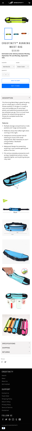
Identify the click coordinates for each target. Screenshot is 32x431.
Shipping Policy (7, 399)
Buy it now (15, 86)
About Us (5, 381)
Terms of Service (7, 407)
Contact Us (5, 393)
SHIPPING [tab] (6, 348)
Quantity (4, 70)
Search (4, 375)
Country (4, 62)
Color (17, 62)
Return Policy (6, 402)
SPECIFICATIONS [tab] (8, 344)
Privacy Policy (6, 404)
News (3, 378)
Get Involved (6, 384)
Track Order (5, 396)
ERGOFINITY (14, 425)
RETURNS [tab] (6, 352)
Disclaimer (5, 410)
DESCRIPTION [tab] (7, 98)
